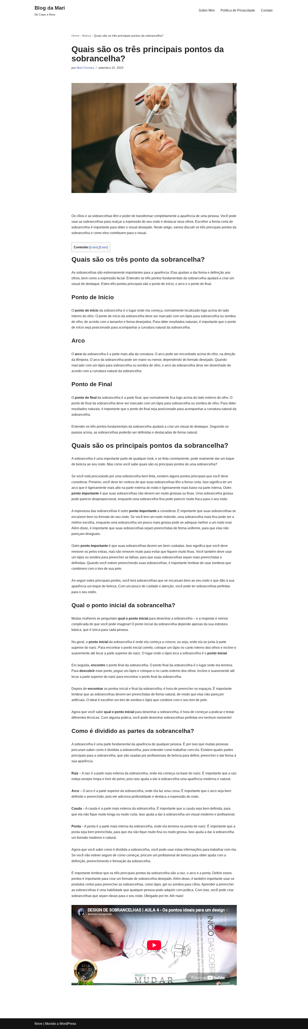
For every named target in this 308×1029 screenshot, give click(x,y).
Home (75, 35)
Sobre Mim (207, 10)
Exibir (93, 247)
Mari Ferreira (85, 67)
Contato (267, 10)
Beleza (86, 35)
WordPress (68, 1023)
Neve (39, 1023)
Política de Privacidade (238, 10)
